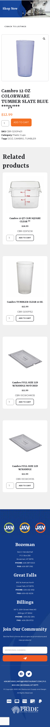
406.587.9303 (9, 681)
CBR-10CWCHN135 (25, 389)
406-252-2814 (29, 617)
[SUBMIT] (25, 658)
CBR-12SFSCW (25, 224)
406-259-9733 (27, 620)
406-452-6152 (28, 590)
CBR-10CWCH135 (25, 472)
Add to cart (21, 122)
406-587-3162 (27, 566)
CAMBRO (19, 138)
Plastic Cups (19, 135)
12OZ (10, 138)
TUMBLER (30, 138)
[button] (44, 38)
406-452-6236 (27, 593)
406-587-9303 (29, 563)
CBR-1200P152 (25, 307)
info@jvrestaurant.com (29, 681)
